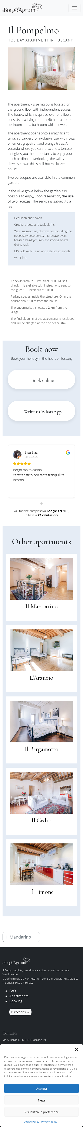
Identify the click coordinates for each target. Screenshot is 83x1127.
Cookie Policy (31, 1121)
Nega (41, 1100)
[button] (76, 1049)
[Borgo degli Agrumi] (22, 8)
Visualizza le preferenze (41, 1112)
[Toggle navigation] (74, 8)
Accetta (41, 1088)
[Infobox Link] (41, 563)
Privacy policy (49, 1121)
